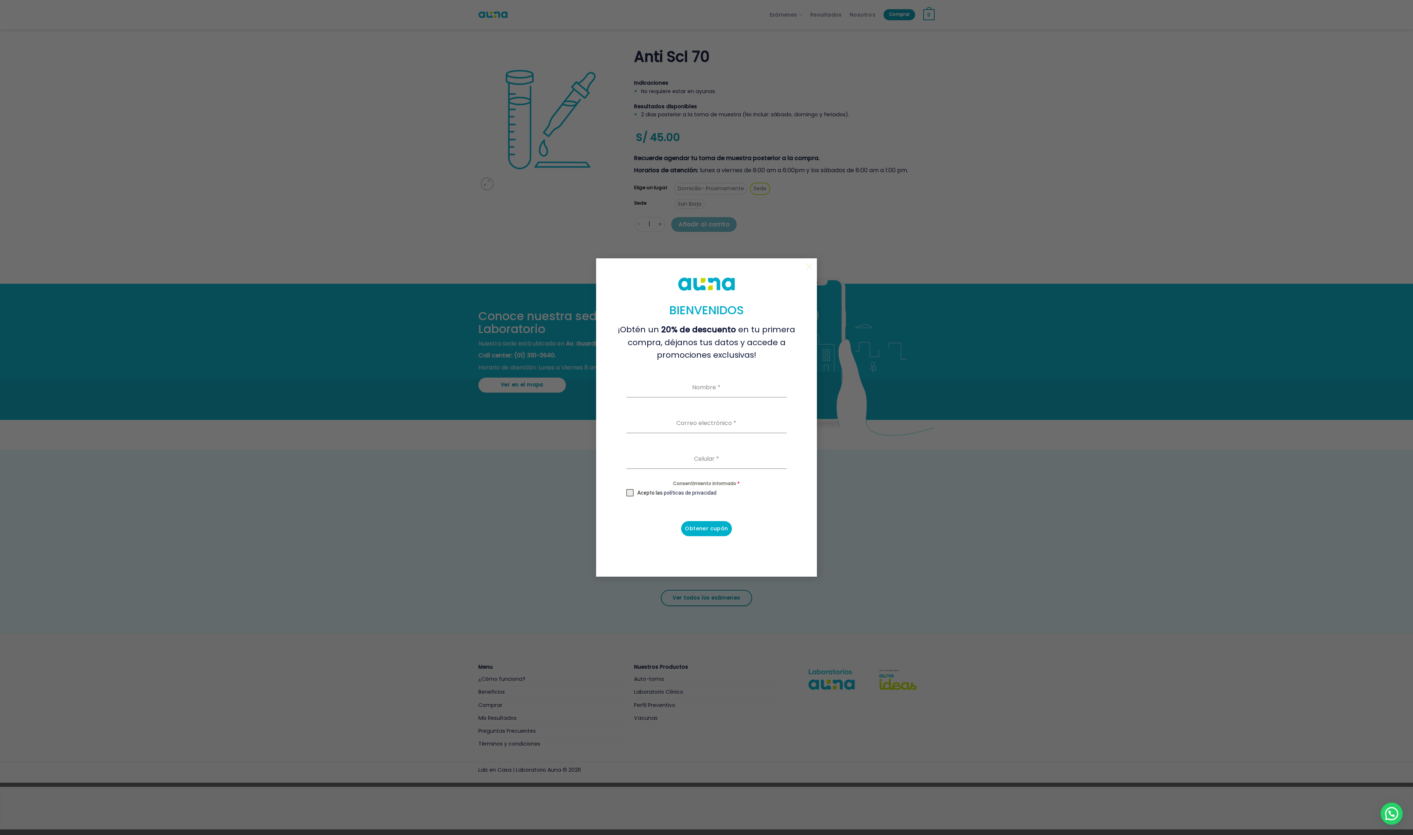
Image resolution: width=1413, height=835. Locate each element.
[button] (1392, 814)
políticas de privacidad (690, 493)
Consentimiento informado (706, 483)
